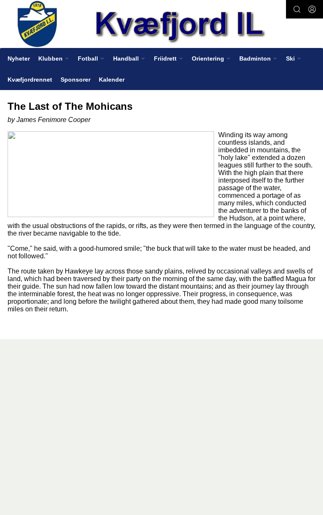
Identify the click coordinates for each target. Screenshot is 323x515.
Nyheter (19, 58)
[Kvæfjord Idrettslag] (161, 24)
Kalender (111, 79)
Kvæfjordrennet (30, 79)
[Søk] (296, 9)
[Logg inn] (312, 9)
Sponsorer (75, 79)
